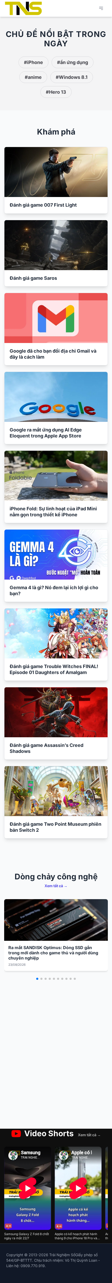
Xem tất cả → (56, 886)
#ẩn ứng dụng (72, 62)
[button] (37, 979)
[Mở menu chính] (101, 8)
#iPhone (33, 62)
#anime (33, 77)
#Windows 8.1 (72, 77)
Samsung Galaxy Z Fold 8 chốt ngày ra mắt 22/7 (26, 1236)
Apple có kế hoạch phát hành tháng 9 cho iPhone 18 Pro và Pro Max (76, 1236)
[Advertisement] (56, 1064)
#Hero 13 (56, 92)
